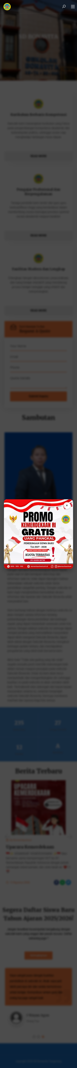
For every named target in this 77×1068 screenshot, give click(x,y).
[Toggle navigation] (73, 6)
